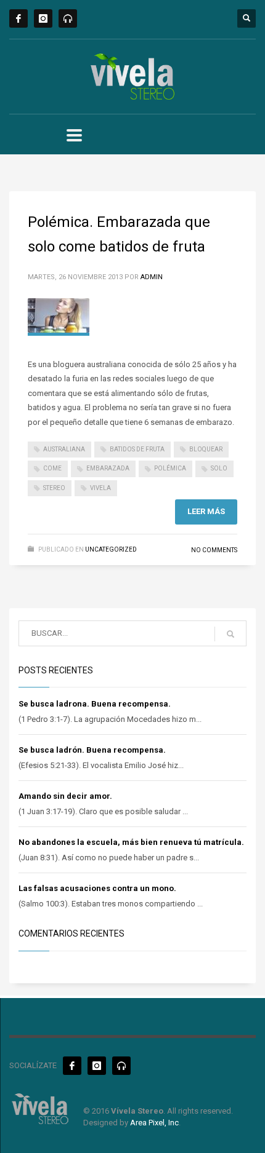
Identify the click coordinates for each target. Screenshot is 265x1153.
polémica (170, 468)
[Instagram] (43, 18)
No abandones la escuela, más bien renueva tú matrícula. (131, 842)
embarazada (107, 468)
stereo (54, 488)
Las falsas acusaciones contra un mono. (97, 888)
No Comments (214, 550)
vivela (100, 488)
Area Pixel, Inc (154, 1122)
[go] (230, 634)
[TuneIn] (68, 18)
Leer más (206, 511)
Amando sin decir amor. (65, 796)
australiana (64, 449)
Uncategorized (111, 549)
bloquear (205, 449)
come (52, 468)
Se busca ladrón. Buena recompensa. (92, 750)
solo (219, 468)
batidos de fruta (137, 449)
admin (152, 277)
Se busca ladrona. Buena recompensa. (94, 703)
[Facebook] (18, 18)
